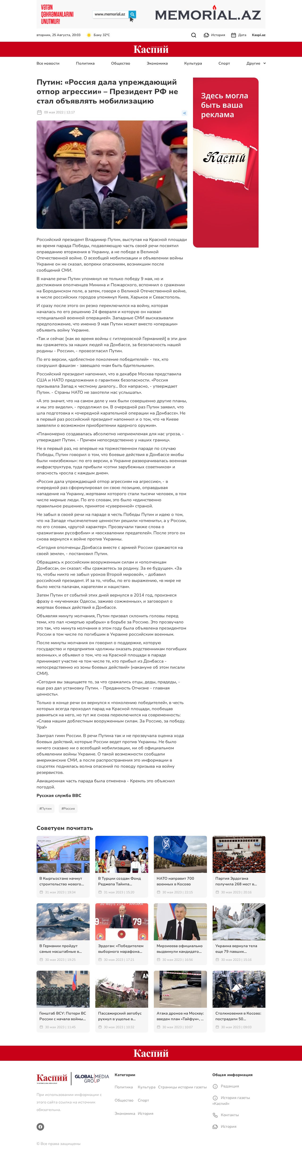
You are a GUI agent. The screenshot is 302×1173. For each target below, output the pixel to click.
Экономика (157, 63)
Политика (85, 63)
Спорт (224, 63)
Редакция (229, 1086)
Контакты (229, 1115)
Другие (253, 63)
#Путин (45, 808)
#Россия (68, 808)
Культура (193, 63)
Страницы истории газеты (182, 1087)
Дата (242, 35)
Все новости (48, 63)
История (218, 35)
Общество (120, 63)
